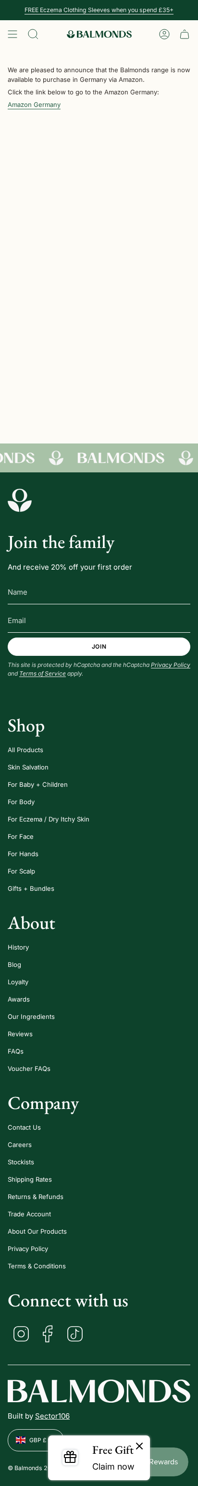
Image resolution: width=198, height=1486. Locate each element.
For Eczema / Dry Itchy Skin (48, 819)
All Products (25, 750)
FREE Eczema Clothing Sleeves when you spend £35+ (99, 9)
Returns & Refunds (35, 1196)
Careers (20, 1144)
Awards (19, 999)
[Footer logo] (20, 500)
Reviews (20, 1034)
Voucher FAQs (29, 1068)
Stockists (21, 1162)
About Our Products (37, 1231)
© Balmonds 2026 (33, 1468)
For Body (21, 802)
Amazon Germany (34, 104)
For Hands (23, 854)
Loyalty (18, 982)
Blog (14, 964)
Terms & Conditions (37, 1266)
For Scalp (21, 871)
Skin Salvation (28, 767)
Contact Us (24, 1127)
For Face (21, 836)
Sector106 (52, 1416)
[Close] (139, 1446)
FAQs (16, 1051)
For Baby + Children (38, 784)
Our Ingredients (31, 1016)
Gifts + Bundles (31, 888)
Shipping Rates (30, 1179)
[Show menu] (12, 34)
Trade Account (29, 1214)
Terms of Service (42, 673)
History (18, 947)
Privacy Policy (170, 664)
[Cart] (184, 34)
